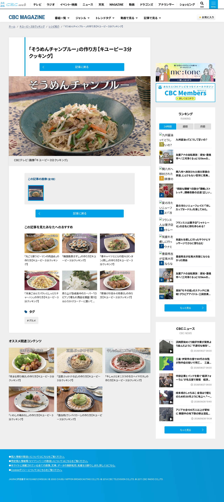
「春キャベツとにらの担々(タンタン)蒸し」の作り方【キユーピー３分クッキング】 (116, 260)
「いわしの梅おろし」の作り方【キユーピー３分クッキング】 (31, 417)
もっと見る (185, 307)
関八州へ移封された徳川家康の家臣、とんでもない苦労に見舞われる (193, 175)
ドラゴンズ (146, 4)
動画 (132, 4)
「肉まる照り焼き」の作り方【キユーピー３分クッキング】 (31, 378)
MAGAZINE (117, 4)
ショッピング (187, 4)
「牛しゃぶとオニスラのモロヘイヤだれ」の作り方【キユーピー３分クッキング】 (126, 378)
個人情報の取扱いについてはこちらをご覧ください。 (38, 456)
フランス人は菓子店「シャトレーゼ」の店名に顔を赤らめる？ (192, 224)
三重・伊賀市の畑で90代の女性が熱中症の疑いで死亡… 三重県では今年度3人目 (194, 362)
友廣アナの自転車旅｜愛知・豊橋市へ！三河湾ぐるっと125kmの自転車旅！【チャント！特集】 (193, 158)
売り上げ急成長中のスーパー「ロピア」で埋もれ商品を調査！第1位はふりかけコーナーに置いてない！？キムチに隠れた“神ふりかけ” (79, 301)
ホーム (12, 26)
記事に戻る (82, 67)
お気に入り (208, 17)
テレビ (37, 4)
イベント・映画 (68, 4)
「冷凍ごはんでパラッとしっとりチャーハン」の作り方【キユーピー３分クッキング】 (41, 297)
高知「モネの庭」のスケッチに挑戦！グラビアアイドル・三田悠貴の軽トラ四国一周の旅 (193, 294)
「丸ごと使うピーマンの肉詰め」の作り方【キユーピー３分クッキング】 (41, 260)
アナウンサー (166, 4)
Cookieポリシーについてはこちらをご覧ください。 (36, 469)
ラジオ (51, 4)
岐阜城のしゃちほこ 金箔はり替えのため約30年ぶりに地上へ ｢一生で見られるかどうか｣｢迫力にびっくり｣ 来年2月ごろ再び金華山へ (193, 398)
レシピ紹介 (54, 26)
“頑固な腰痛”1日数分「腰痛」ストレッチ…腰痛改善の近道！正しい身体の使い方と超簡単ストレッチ (193, 192)
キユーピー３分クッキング (32, 26)
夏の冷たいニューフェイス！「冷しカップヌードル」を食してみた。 (193, 207)
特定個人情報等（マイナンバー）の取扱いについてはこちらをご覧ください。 (49, 461)
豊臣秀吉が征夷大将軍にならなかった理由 (193, 258)
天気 (101, 4)
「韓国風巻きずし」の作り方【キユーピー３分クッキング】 (79, 258)
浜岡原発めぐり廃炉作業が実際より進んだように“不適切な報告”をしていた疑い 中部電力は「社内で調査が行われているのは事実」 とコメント (194, 349)
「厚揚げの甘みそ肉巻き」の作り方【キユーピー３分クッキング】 (116, 295)
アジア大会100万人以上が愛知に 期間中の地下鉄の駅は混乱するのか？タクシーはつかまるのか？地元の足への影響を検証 (193, 415)
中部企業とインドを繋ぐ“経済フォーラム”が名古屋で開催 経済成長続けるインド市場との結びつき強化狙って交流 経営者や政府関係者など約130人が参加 (194, 383)
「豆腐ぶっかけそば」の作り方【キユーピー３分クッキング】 (78, 378)
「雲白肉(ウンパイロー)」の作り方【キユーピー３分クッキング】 (79, 417)
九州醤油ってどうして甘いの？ (191, 139)
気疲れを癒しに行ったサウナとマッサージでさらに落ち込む (193, 241)
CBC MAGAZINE (27, 17)
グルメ (32, 320)
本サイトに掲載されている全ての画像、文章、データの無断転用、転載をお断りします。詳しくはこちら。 (63, 465)
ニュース (88, 4)
